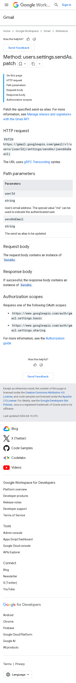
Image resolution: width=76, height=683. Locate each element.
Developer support (15, 508)
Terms (7, 664)
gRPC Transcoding (37, 162)
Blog (6, 569)
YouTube (9, 589)
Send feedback (18, 48)
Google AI (9, 641)
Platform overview (15, 489)
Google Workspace (27, 31)
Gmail (8, 17)
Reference (62, 31)
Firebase (8, 628)
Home (6, 31)
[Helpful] (28, 39)
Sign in (66, 4)
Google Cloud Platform (17, 634)
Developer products (15, 495)
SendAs (9, 260)
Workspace (43, 5)
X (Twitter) (10, 582)
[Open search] (56, 4)
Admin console (12, 532)
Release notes (12, 502)
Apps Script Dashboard (18, 539)
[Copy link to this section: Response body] (36, 272)
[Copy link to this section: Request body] (33, 247)
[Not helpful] (34, 39)
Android (8, 615)
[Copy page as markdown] (33, 63)
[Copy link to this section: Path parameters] (39, 174)
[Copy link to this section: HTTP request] (33, 131)
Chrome (8, 621)
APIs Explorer (11, 552)
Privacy (20, 664)
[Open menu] (6, 5)
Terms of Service (14, 515)
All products (10, 647)
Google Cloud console (17, 545)
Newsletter (10, 576)
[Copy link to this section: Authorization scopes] (47, 297)
